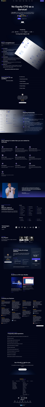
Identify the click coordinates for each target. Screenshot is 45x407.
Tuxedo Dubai (24, 389)
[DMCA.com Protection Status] (22, 405)
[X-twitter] (17, 401)
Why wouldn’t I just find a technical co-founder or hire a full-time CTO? (18, 336)
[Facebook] (14, 401)
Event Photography (14, 385)
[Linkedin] (22, 401)
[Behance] (27, 401)
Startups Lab (24, 382)
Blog (23, 393)
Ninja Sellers (24, 390)
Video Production (14, 384)
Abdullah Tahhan (24, 392)
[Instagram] (25, 401)
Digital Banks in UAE (25, 384)
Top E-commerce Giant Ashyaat (15, 288)
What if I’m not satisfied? (12, 354)
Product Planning (22, 81)
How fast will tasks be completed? (13, 345)
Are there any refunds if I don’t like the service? (15, 356)
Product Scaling (22, 88)
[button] (31, 79)
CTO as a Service (14, 382)
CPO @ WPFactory (4, 305)
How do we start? (11, 338)
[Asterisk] (30, 401)
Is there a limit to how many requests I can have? (16, 343)
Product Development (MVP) (24, 83)
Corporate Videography (14, 387)
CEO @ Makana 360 (25, 316)
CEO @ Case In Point (22, 101)
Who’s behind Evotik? (12, 347)
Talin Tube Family (24, 387)
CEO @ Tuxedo (4, 323)
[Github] (20, 401)
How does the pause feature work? (14, 349)
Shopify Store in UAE (25, 385)
